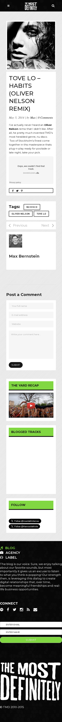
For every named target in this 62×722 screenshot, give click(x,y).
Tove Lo (41, 213)
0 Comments (45, 117)
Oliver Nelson (21, 213)
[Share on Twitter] (17, 190)
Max (33, 117)
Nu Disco (31, 207)
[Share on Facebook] (13, 190)
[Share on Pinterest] (22, 190)
